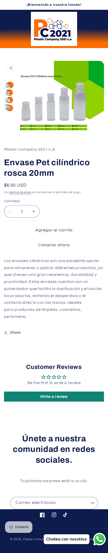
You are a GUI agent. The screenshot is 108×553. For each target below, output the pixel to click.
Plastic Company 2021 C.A (43, 539)
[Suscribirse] (92, 503)
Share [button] (15, 332)
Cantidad (11, 201)
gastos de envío (20, 192)
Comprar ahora (54, 245)
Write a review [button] (54, 397)
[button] (6, 29)
